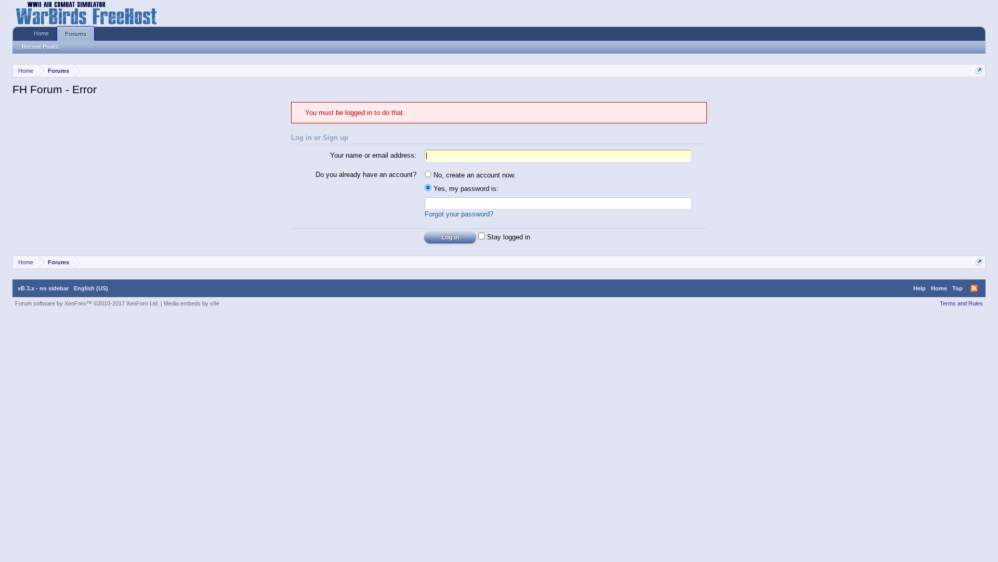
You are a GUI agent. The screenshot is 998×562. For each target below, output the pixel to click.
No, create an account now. (473, 175)
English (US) (91, 288)
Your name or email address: (373, 155)
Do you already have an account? (366, 174)
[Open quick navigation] (979, 70)
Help (919, 288)
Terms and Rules (961, 303)
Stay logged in (507, 237)
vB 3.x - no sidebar (43, 288)
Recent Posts (40, 47)
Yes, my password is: (464, 189)
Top (957, 288)
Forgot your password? (459, 214)
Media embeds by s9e (191, 303)
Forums (75, 34)
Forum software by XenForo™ (87, 303)
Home (41, 33)
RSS (974, 288)
